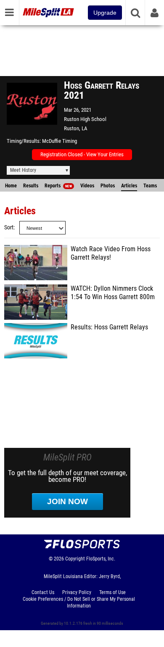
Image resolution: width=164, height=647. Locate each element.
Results (30, 186)
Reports (58, 186)
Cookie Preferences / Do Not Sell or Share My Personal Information (79, 602)
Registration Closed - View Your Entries (82, 154)
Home (11, 186)
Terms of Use (112, 592)
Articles (129, 186)
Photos (108, 186)
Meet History (23, 170)
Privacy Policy (76, 592)
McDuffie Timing (59, 141)
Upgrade (104, 12)
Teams (150, 186)
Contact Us (43, 592)
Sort (8, 227)
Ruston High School (85, 119)
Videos (87, 186)
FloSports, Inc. (100, 559)
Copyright (75, 559)
